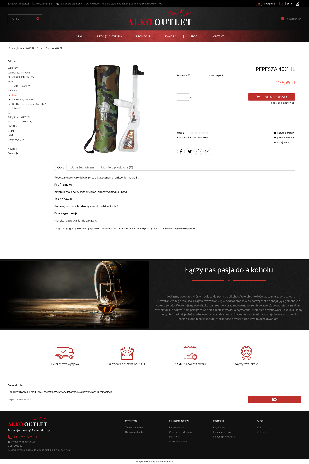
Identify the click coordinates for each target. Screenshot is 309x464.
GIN (10, 112)
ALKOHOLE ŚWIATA (20, 121)
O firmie (261, 432)
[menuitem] (79, 36)
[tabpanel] (174, 199)
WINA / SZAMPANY (19, 72)
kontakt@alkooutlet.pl (71, 3)
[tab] (61, 167)
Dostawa (174, 436)
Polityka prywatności (224, 436)
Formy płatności (177, 427)
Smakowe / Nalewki (23, 99)
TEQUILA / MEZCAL (19, 117)
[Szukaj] (38, 19)
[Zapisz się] (274, 399)
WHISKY (13, 68)
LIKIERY (12, 126)
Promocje (13, 153)
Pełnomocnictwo (222, 432)
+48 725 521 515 (44, 3)
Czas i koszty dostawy (180, 432)
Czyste (16, 94)
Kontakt (261, 427)
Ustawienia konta (134, 432)
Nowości (12, 148)
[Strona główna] (159, 17)
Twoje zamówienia (134, 427)
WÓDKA (13, 90)
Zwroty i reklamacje (179, 441)
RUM (10, 81)
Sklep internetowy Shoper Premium (154, 461)
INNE (11, 135)
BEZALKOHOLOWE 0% (21, 76)
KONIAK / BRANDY (19, 85)
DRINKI (12, 130)
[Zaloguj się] (298, 2)
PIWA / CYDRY (16, 139)
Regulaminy (219, 427)
